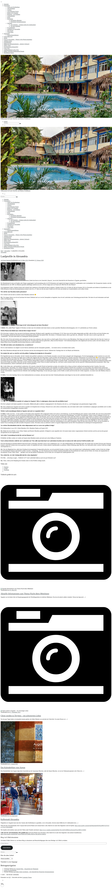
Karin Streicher (7, 260)
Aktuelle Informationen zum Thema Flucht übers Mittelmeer (25, 594)
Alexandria (7, 251)
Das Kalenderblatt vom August (13, 767)
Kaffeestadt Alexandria (10, 819)
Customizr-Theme (27, 877)
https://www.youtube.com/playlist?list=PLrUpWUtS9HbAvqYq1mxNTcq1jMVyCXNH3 (63, 830)
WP (10, 877)
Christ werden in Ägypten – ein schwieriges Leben (21, 716)
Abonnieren (6, 848)
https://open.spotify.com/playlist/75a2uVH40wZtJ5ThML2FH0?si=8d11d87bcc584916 (23, 834)
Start (2, 251)
